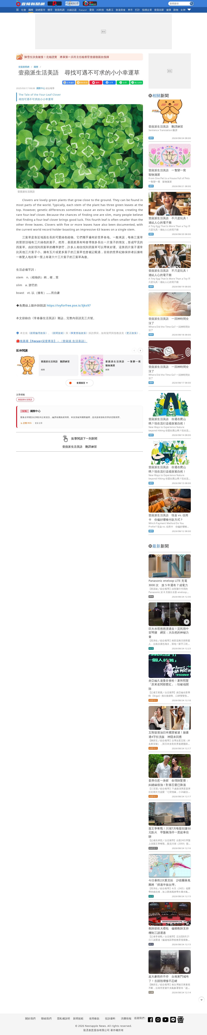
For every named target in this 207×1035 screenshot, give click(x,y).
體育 (50, 9)
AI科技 (100, 9)
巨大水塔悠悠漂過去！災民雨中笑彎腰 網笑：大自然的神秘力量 (169, 633)
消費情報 (126, 1018)
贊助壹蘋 (81, 82)
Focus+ (83, 10)
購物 (175, 9)
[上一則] (134, 350)
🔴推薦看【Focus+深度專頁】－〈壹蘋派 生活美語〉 (51, 341)
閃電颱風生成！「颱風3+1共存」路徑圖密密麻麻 (54, 57)
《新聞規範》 (58, 333)
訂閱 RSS (27, 423)
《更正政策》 (131, 333)
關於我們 (30, 1018)
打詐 (137, 9)
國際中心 (40, 88)
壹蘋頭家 (159, 9)
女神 (183, 9)
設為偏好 (68, 82)
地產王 (109, 9)
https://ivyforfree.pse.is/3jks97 (69, 305)
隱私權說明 (62, 1018)
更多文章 (39, 423)
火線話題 (72, 9)
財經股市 (40, 9)
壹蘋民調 (60, 9)
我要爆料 (95, 82)
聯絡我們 (46, 1018)
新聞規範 (78, 1018)
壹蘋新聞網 (23, 66)
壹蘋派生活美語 (25, 399)
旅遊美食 (121, 9)
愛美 (91, 9)
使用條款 (94, 1018)
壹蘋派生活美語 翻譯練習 (166, 126)
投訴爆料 (110, 1018)
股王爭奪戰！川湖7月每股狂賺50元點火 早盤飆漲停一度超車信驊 (170, 832)
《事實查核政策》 (78, 333)
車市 (130, 9)
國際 (30, 9)
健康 (168, 9)
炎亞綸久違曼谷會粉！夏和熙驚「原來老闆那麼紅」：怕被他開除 (169, 685)
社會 (23, 9)
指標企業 (147, 9)
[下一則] (140, 350)
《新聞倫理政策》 (38, 333)
